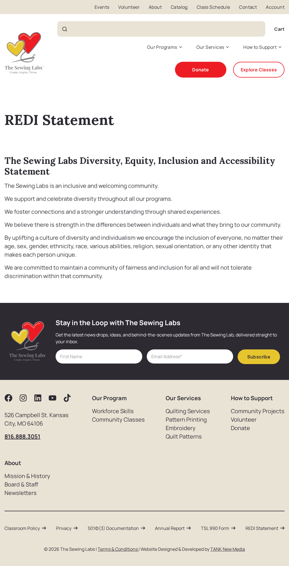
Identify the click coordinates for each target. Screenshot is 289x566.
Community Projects (257, 411)
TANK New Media (227, 549)
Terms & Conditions (118, 549)
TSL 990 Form (215, 528)
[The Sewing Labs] (24, 53)
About (155, 7)
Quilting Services (188, 411)
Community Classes (118, 419)
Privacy (63, 528)
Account (275, 7)
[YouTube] (52, 398)
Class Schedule (213, 7)
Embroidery (181, 428)
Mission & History (27, 476)
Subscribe (259, 357)
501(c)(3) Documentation (113, 528)
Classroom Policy (22, 528)
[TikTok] (67, 398)
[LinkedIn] (38, 398)
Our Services (210, 47)
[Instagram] (23, 398)
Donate (200, 70)
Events (102, 7)
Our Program (109, 398)
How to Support (260, 47)
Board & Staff (21, 484)
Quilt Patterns (184, 436)
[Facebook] (8, 398)
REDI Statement (262, 528)
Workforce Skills (113, 411)
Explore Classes (259, 70)
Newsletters (21, 493)
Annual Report (170, 528)
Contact (248, 7)
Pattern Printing (186, 419)
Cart (279, 29)
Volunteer (129, 7)
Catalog (179, 7)
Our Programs (162, 47)
